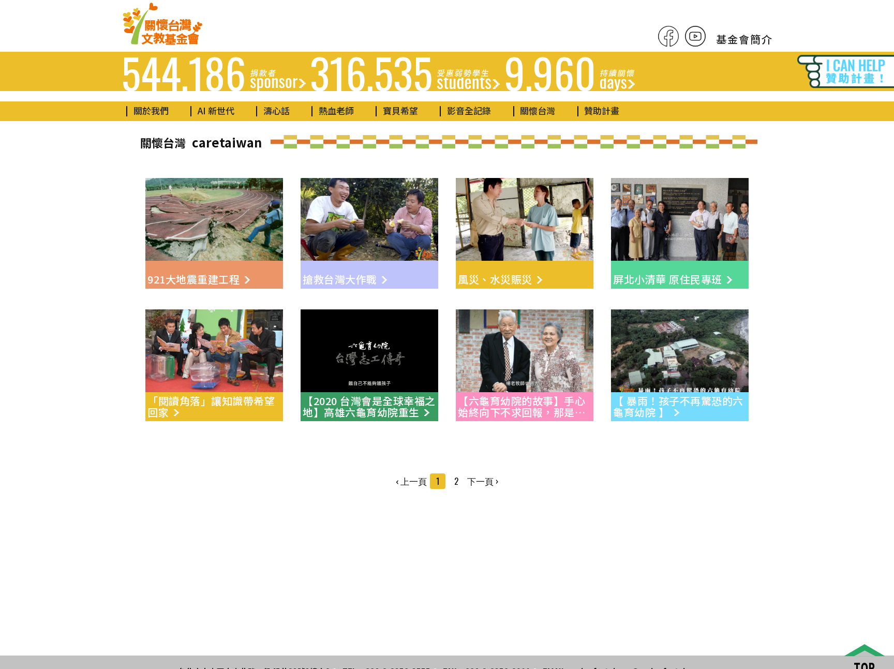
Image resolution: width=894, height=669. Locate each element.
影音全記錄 (469, 110)
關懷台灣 (537, 110)
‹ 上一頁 (411, 480)
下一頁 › (482, 480)
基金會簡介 (744, 39)
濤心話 (276, 110)
